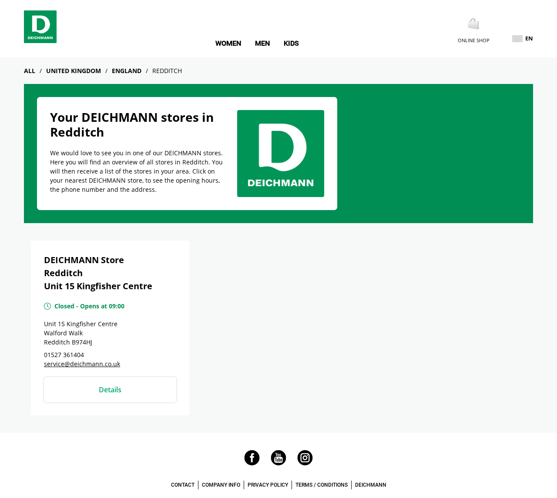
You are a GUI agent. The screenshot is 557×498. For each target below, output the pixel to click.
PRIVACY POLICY (268, 485)
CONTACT (183, 485)
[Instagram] (305, 463)
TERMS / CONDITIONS (321, 485)
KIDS (291, 43)
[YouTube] (278, 463)
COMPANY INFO (221, 485)
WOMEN (228, 43)
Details (110, 389)
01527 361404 (64, 355)
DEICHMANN (370, 485)
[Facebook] (252, 463)
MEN (262, 43)
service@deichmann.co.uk (82, 364)
